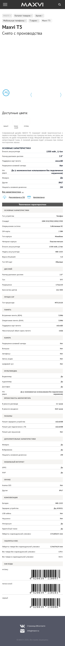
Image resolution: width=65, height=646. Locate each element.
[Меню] (5, 5)
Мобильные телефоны (13, 20)
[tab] (59, 4)
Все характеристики (13, 192)
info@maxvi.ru (33, 631)
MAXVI (6, 15)
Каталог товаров (22, 15)
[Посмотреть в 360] (6, 93)
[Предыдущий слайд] (31, 95)
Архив (38, 15)
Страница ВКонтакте (36, 626)
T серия (33, 20)
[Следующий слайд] (61, 95)
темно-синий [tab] (16, 127)
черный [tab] (5, 126)
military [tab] (26, 126)
